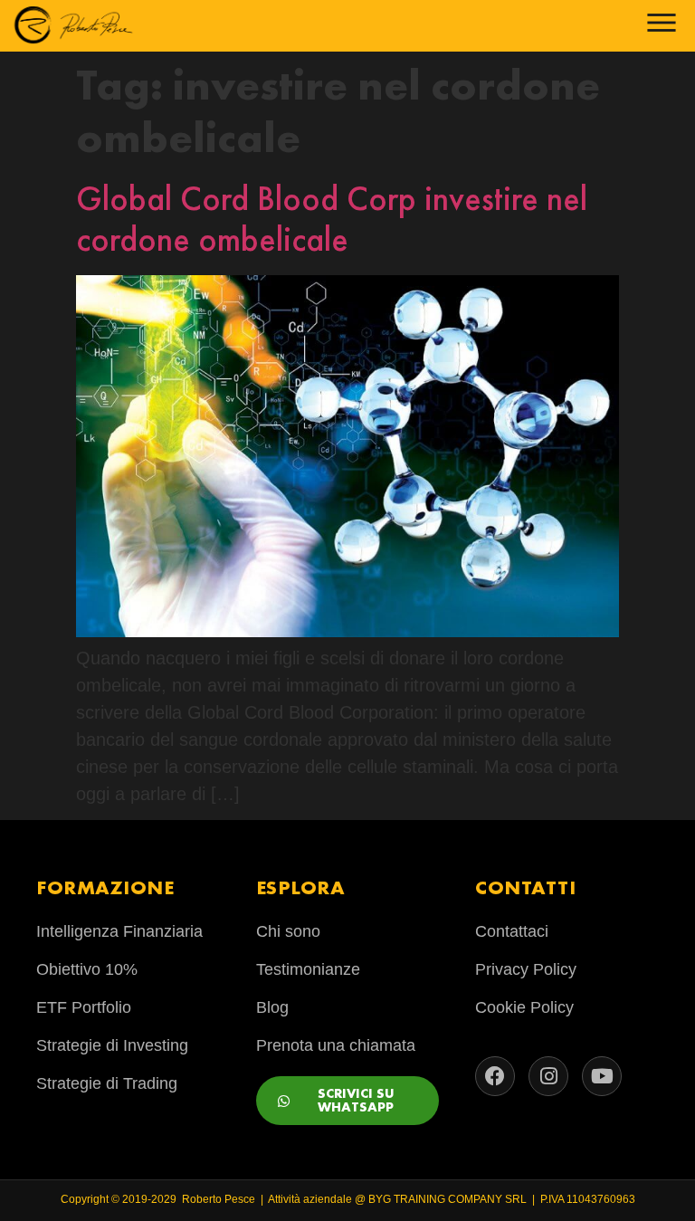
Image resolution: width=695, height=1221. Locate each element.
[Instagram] (548, 1076)
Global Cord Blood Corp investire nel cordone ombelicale (331, 219)
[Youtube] (602, 1076)
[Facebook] (495, 1076)
